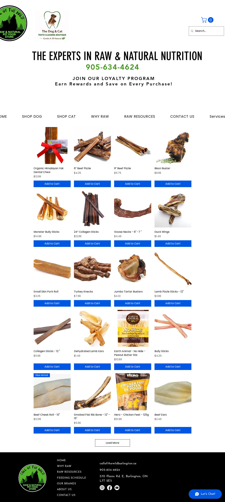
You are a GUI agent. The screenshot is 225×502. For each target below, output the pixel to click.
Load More (112, 443)
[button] (208, 20)
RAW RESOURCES (69, 472)
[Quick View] (52, 145)
